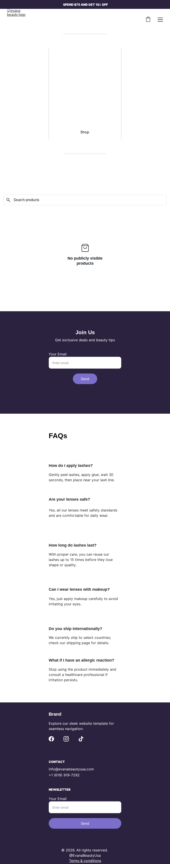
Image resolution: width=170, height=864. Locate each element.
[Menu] (160, 20)
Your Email (58, 354)
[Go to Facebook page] (51, 738)
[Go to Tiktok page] (81, 738)
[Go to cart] (148, 19)
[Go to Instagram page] (66, 738)
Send (85, 379)
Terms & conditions (85, 860)
